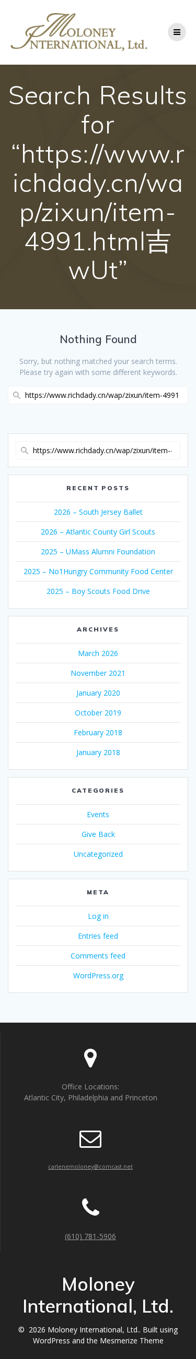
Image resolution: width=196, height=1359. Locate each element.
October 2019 (98, 713)
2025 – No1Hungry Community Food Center (98, 571)
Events (98, 814)
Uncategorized (98, 854)
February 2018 (98, 732)
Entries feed (98, 936)
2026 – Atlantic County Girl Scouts (98, 532)
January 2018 (98, 752)
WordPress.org (98, 975)
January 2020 (98, 693)
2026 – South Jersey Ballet (98, 512)
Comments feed (98, 956)
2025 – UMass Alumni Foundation (98, 551)
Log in (98, 916)
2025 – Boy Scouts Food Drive (98, 591)
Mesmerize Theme (132, 1340)
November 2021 (98, 673)
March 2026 (98, 653)
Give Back (98, 834)
